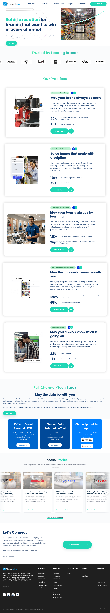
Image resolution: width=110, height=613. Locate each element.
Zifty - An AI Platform (102, 585)
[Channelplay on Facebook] (4, 594)
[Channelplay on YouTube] (17, 594)
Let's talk (11, 43)
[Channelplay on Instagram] (8, 594)
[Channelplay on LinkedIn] (13, 594)
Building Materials (57, 585)
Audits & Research (43, 590)
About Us (99, 572)
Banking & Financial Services (58, 581)
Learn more (10, 413)
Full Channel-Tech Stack (72, 572)
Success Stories (101, 575)
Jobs (83, 572)
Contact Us (98, 4)
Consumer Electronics (56, 589)
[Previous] (3, 493)
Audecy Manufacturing (101, 581)
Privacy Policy (103, 609)
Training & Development (41, 581)
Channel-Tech (58, 4)
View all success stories (55, 517)
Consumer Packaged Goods (57, 593)
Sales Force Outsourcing (41, 577)
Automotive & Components (56, 577)
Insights (99, 578)
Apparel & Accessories (56, 572)
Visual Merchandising (42, 572)
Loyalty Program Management (42, 586)
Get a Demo (23, 445)
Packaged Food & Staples (57, 598)
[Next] (106, 493)
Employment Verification (85, 575)
